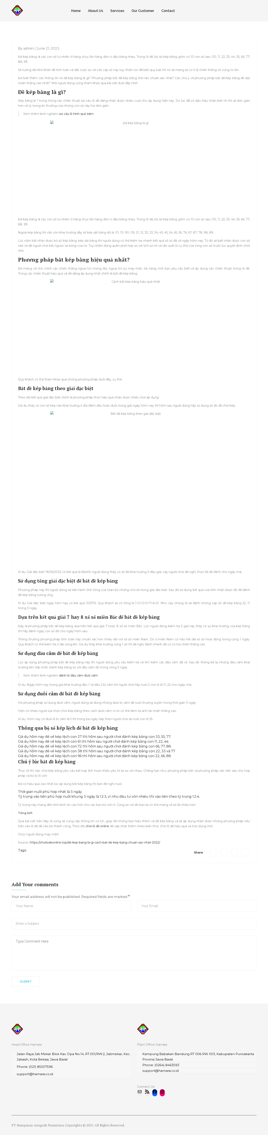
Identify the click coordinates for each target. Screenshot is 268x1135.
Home (76, 11)
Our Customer (142, 11)
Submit (26, 981)
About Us (95, 11)
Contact (168, 11)
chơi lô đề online (97, 826)
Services (117, 11)
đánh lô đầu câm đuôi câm (78, 675)
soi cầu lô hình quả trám (76, 114)
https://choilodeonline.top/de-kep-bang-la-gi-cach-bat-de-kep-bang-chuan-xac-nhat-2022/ (95, 842)
